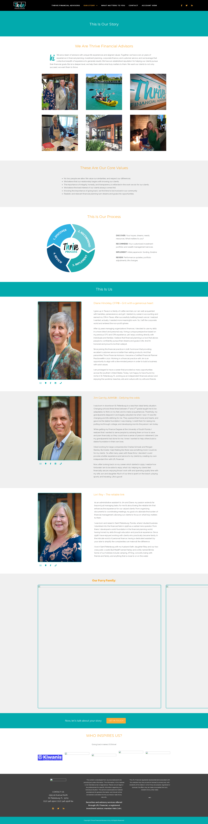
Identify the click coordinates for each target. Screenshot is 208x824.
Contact (133, 5)
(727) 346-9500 (49, 801)
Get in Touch (116, 720)
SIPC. (120, 808)
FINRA (114, 808)
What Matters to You (113, 5)
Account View (149, 5)
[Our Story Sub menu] (97, 5)
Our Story (89, 5)
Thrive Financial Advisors (66, 5)
